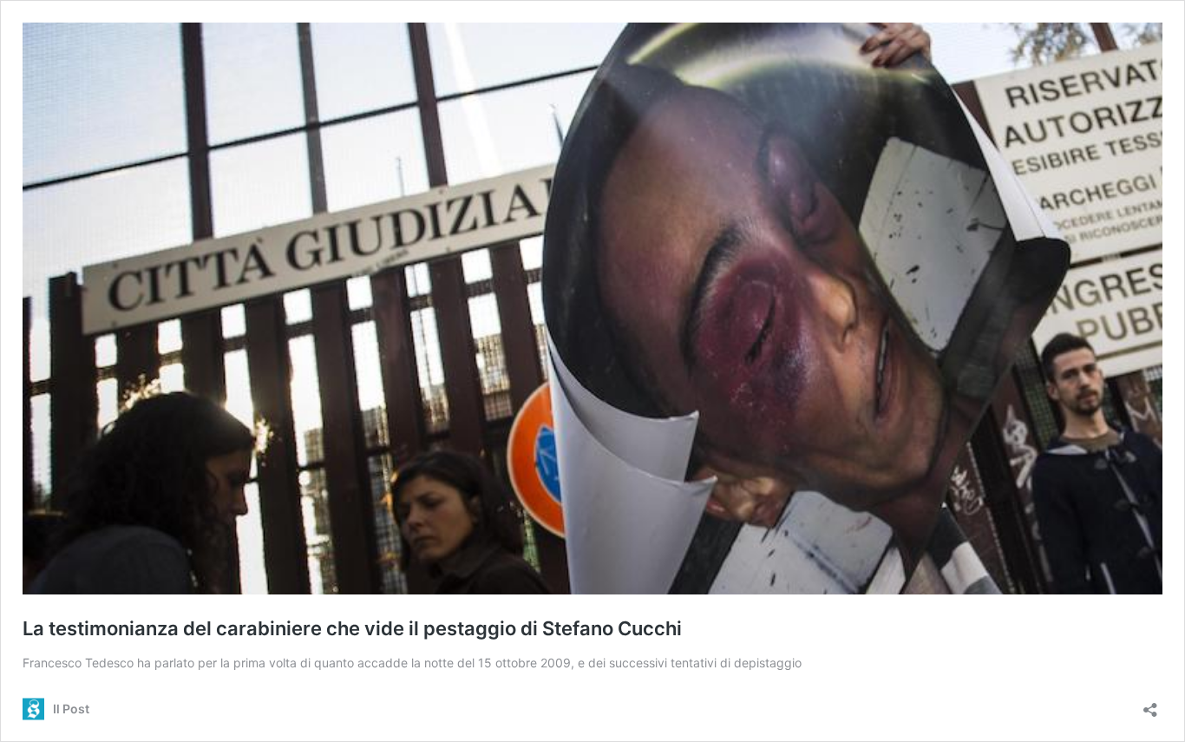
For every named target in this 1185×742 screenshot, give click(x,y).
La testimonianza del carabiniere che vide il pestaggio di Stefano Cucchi (352, 628)
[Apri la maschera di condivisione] (1150, 704)
